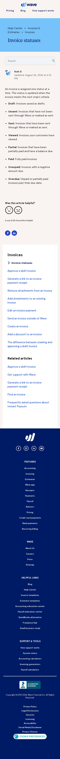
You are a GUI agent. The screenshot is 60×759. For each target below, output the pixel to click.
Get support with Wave (22, 374)
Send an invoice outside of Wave (27, 318)
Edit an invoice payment (22, 310)
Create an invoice (18, 326)
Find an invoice (16, 394)
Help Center (15, 28)
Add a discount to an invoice (25, 334)
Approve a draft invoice (22, 270)
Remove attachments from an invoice (30, 290)
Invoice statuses (22, 262)
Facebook (7, 233)
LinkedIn (14, 233)
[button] (9, 210)
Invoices (30, 32)
